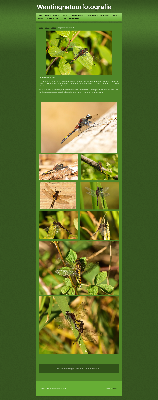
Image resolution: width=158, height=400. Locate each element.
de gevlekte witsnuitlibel (66, 28)
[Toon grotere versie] (79, 53)
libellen (47, 28)
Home (41, 28)
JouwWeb (95, 368)
